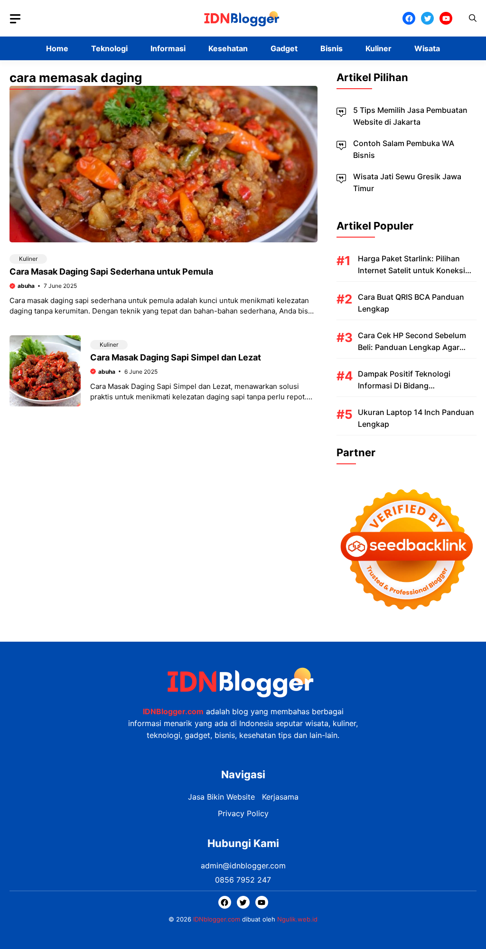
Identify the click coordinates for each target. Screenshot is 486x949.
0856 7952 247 (243, 880)
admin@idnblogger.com (243, 865)
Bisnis (331, 48)
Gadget (284, 48)
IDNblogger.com (216, 919)
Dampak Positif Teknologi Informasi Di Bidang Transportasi (404, 385)
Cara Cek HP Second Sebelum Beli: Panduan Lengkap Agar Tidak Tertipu (412, 347)
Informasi (168, 48)
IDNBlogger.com (173, 711)
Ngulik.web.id (297, 919)
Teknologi (109, 48)
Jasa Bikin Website (221, 797)
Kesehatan (228, 48)
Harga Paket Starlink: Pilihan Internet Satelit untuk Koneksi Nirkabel (411, 270)
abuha (26, 285)
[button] (473, 18)
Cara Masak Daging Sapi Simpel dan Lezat (175, 357)
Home (57, 48)
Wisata (427, 48)
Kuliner (378, 48)
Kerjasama (280, 797)
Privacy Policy (243, 813)
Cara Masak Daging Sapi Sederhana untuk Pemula (111, 271)
